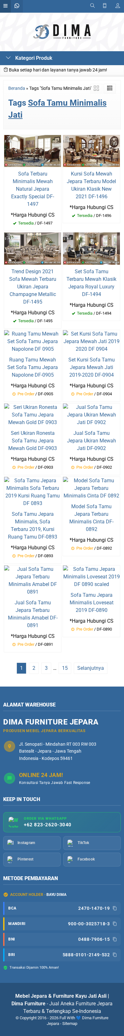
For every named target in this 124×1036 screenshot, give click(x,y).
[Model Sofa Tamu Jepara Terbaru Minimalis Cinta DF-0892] (91, 488)
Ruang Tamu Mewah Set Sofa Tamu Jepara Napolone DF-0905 (32, 367)
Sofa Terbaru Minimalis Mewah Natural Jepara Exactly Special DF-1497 (32, 189)
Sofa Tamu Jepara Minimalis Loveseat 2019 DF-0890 (92, 602)
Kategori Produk (33, 58)
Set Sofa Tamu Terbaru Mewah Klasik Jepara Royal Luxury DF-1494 (91, 282)
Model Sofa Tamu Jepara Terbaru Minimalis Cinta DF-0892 (91, 517)
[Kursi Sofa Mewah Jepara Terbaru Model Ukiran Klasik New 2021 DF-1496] (91, 150)
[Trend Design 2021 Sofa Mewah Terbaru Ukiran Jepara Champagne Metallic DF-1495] (32, 248)
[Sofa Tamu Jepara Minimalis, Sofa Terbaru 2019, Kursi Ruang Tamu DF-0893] (32, 492)
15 (65, 668)
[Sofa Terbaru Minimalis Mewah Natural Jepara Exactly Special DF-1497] (32, 150)
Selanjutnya (90, 668)
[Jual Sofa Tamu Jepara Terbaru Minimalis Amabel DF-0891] (32, 580)
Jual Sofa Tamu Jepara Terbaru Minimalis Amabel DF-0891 (33, 614)
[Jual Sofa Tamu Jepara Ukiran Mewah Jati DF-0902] (91, 415)
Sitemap (69, 1023)
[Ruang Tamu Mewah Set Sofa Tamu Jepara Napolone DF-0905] (32, 341)
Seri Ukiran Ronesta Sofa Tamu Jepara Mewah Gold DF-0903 (32, 440)
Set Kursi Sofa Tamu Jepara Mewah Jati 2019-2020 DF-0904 (91, 367)
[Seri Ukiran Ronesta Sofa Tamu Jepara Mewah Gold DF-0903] (32, 415)
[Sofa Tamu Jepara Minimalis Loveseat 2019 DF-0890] (91, 576)
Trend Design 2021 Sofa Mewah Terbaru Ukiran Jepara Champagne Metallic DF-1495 (32, 286)
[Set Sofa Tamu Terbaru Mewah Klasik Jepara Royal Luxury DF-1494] (91, 248)
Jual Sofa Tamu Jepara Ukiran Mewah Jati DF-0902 (91, 440)
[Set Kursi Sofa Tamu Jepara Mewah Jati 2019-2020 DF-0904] (91, 341)
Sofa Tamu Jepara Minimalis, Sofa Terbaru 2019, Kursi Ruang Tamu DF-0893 (32, 525)
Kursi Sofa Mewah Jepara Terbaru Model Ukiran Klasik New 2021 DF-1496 (91, 185)
